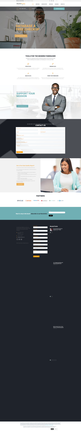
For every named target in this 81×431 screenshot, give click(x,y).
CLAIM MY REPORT (20, 184)
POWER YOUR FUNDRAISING (52, 75)
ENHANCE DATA (53, 66)
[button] (38, 203)
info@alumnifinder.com (21, 237)
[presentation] (16, 198)
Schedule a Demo (34, 8)
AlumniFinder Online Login (59, 8)
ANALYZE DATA (28, 75)
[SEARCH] (64, 1)
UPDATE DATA (28, 66)
